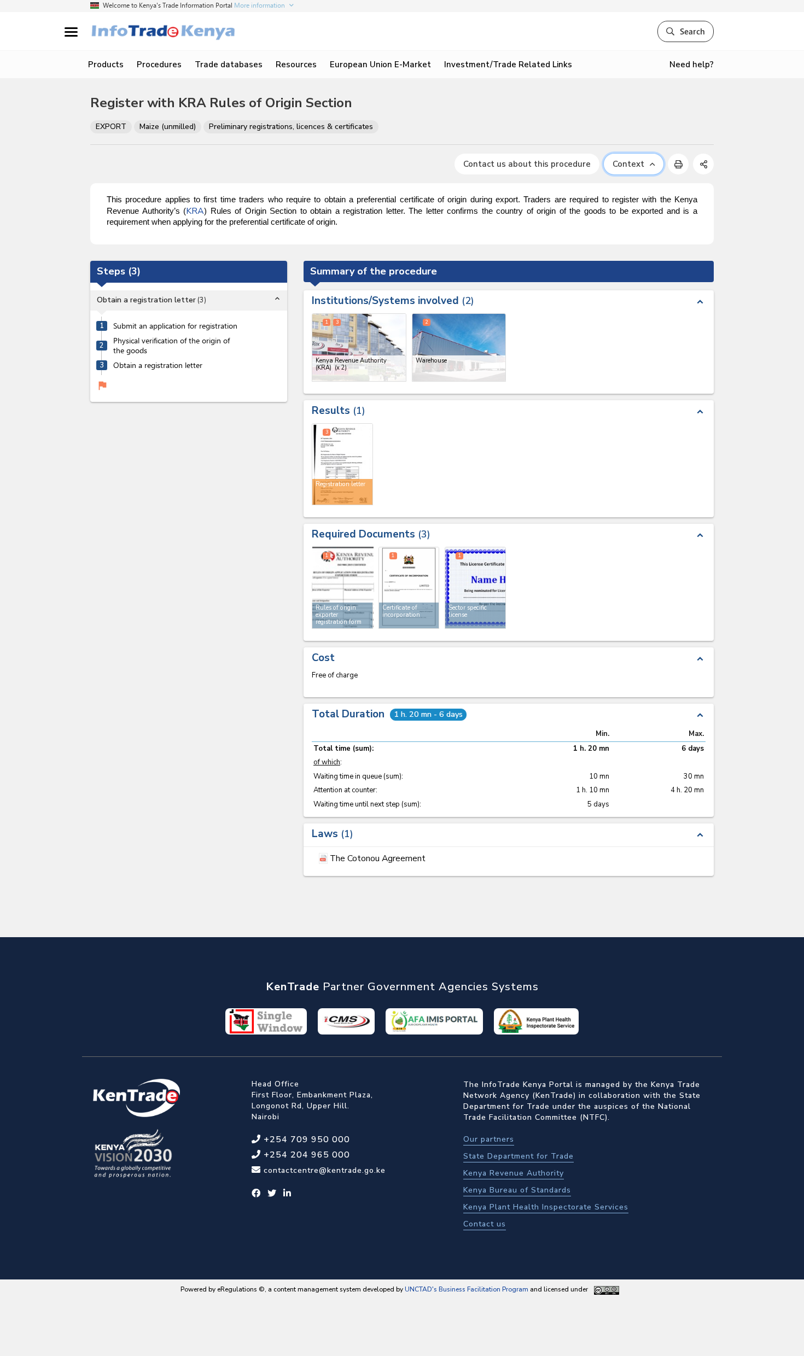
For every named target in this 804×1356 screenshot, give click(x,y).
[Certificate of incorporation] (409, 588)
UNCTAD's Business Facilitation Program (466, 1289)
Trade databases (229, 64)
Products (106, 64)
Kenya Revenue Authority (513, 1173)
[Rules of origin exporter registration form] (343, 587)
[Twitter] (272, 1194)
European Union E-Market (380, 64)
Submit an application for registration (175, 326)
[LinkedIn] (287, 1194)
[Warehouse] (459, 347)
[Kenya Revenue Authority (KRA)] (359, 347)
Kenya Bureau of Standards (517, 1190)
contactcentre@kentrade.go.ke (323, 1170)
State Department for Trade (518, 1156)
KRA (195, 211)
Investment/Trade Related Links (508, 64)
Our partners (488, 1139)
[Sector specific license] (475, 588)
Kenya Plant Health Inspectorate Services (545, 1207)
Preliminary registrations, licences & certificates (291, 126)
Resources (296, 64)
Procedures (159, 64)
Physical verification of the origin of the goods (171, 346)
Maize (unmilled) (167, 126)
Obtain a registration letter (157, 365)
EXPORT (111, 126)
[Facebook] (256, 1194)
